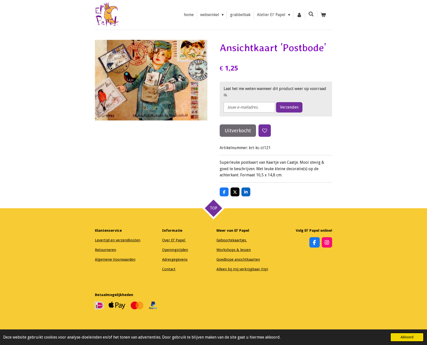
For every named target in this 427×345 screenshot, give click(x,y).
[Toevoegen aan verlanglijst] (264, 130)
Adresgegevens (175, 259)
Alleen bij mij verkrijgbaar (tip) (242, 269)
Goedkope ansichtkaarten (238, 259)
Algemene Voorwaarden (115, 259)
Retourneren (105, 250)
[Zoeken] (311, 14)
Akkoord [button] (407, 337)
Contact (168, 269)
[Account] (299, 14)
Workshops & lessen (233, 250)
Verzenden (289, 107)
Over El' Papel (174, 240)
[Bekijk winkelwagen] (323, 14)
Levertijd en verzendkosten (117, 240)
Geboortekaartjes (231, 240)
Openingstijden (175, 250)
